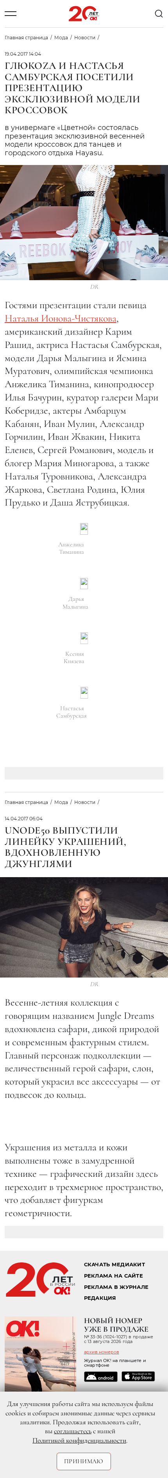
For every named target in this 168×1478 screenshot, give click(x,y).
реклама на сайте (113, 1276)
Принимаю (84, 1461)
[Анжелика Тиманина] (84, 529)
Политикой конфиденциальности (79, 1440)
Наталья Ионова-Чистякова (60, 318)
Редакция (100, 1298)
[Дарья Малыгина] (84, 584)
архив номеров (101, 1352)
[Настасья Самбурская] (84, 693)
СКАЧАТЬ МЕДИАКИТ (114, 1264)
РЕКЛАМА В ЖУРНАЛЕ (116, 1287)
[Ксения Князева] (84, 638)
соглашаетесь (72, 1431)
